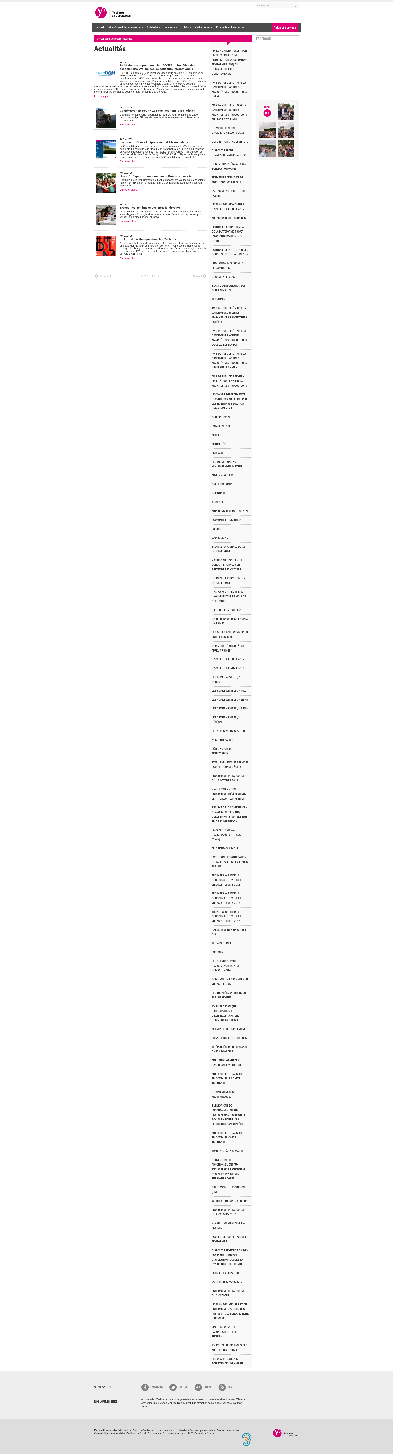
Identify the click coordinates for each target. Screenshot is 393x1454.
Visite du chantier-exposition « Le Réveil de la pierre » (229, 1332)
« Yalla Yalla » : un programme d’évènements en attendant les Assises (229, 794)
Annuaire (218, 452)
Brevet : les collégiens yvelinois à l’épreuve (150, 207)
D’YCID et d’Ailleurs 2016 (228, 668)
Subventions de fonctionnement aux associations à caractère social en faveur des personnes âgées (229, 1169)
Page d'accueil (286, 1433)
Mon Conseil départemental (123, 27)
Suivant (197, 276)
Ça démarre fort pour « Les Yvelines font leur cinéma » (157, 110)
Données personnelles (202, 1430)
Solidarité (151, 27)
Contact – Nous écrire (154, 1430)
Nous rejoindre (222, 417)
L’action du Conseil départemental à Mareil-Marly (154, 142)
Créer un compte (223, 484)
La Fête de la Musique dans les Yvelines (148, 239)
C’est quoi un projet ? (226, 610)
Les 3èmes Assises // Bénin (230, 708)
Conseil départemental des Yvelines (113, 12)
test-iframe (219, 299)
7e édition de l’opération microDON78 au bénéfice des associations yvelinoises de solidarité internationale (157, 67)
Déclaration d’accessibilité (230, 141)
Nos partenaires (222, 739)
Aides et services (285, 28)
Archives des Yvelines (153, 1399)
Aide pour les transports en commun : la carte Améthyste (228, 1079)
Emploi (137, 1430)
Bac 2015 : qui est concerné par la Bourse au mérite (156, 176)
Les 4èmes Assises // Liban (230, 699)
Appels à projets (223, 475)
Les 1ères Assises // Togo (229, 731)
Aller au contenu (119, 3)
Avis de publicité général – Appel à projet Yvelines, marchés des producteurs (229, 381)
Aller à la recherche (142, 3)
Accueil (100, 27)
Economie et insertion (227, 27)
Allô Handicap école (225, 848)
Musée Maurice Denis (171, 1403)
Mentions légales (177, 1430)
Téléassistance (222, 943)
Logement (218, 952)
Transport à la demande (227, 1151)
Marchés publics (122, 1430)
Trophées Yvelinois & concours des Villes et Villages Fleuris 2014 (227, 916)
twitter (183, 1387)
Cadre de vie (201, 27)
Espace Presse (102, 1430)
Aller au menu (100, 3)
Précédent (105, 276)
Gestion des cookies (228, 1430)
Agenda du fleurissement (228, 1029)
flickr (208, 1387)
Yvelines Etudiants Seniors (229, 1200)
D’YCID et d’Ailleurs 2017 (228, 659)
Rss (230, 1387)
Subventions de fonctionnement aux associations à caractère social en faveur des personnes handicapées (229, 1115)
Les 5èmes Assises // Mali (229, 690)
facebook (156, 1387)
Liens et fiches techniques (229, 1038)
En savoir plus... (103, 96)
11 (153, 276)
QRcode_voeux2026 (224, 276)
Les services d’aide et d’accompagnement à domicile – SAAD (226, 966)
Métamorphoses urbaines (229, 218)
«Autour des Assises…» (227, 1282)
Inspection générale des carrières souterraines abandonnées (201, 1399)
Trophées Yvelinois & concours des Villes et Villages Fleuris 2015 (227, 880)
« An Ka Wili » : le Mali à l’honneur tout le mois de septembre (229, 596)
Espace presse (221, 426)
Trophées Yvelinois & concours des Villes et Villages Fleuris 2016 (227, 898)
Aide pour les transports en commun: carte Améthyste (228, 1138)
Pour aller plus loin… (226, 1273)
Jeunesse (168, 27)
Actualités (219, 444)
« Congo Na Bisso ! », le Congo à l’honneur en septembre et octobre (227, 565)
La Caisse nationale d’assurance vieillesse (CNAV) (227, 835)
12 (157, 276)
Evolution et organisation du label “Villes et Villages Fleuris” (230, 862)
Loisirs (184, 27)
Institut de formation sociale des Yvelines (208, 1403)
